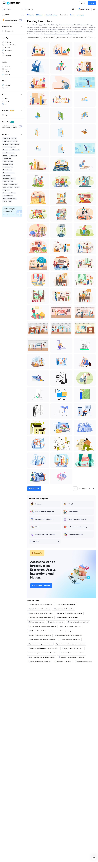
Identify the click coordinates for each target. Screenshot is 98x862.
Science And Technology (44, 519)
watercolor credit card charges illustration (71, 644)
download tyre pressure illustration (41, 613)
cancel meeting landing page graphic (70, 613)
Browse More (34, 541)
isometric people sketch (84, 661)
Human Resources (8, 167)
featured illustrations (84, 32)
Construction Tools (8, 181)
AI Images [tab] (80, 15)
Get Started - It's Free (41, 586)
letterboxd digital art (37, 622)
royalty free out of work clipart (73, 648)
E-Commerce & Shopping (78, 527)
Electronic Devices (8, 164)
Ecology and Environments (10, 184)
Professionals (73, 511)
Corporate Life (7, 158)
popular (68, 32)
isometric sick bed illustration (64, 609)
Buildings (5, 144)
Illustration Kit (9, 31)
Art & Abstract (6, 175)
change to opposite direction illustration (43, 639)
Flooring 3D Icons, (49, 34)
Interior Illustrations (48, 38)
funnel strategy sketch (56, 622)
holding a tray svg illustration (71, 626)
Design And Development (44, 511)
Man (10, 201)
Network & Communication (45, 534)
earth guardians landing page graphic (42, 657)
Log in (83, 3)
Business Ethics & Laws (9, 193)
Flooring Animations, (61, 34)
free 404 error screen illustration (40, 661)
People (71, 504)
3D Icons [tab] (39, 15)
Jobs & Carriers (7, 170)
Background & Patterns (9, 178)
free (40, 25)
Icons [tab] (72, 15)
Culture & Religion (8, 195)
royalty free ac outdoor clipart (39, 609)
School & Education (76, 534)
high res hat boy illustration (39, 631)
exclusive (62, 32)
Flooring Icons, (72, 34)
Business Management (9, 147)
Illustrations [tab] (64, 15)
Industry (5, 155)
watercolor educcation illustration (41, 604)
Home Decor (6, 138)
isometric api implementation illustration (43, 653)
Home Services (7, 141)
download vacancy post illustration (73, 653)
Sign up (91, 3)
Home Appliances (14, 144)
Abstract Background (8, 172)
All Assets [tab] (30, 15)
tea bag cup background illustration (41, 617)
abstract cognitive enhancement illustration (44, 648)
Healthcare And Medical (77, 519)
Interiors (15, 141)
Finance (5, 150)
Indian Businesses (7, 187)
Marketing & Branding (9, 152)
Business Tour (13, 155)
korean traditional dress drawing (40, 635)
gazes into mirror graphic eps (71, 639)
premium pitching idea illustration (41, 644)
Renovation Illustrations (79, 38)
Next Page (32, 488)
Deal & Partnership (14, 150)
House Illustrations (62, 38)
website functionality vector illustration (69, 635)
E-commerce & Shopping (9, 198)
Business (14, 138)
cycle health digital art (64, 661)
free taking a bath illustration (68, 617)
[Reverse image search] (73, 9)
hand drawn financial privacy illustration (43, 626)
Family (5, 201)
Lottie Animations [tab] (51, 15)
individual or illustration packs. (58, 29)
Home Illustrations (33, 38)
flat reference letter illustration (79, 622)
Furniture (17, 187)
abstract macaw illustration (66, 604)
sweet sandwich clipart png (62, 631)
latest (73, 32)
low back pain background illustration (72, 657)
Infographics (6, 190)
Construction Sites (8, 161)
